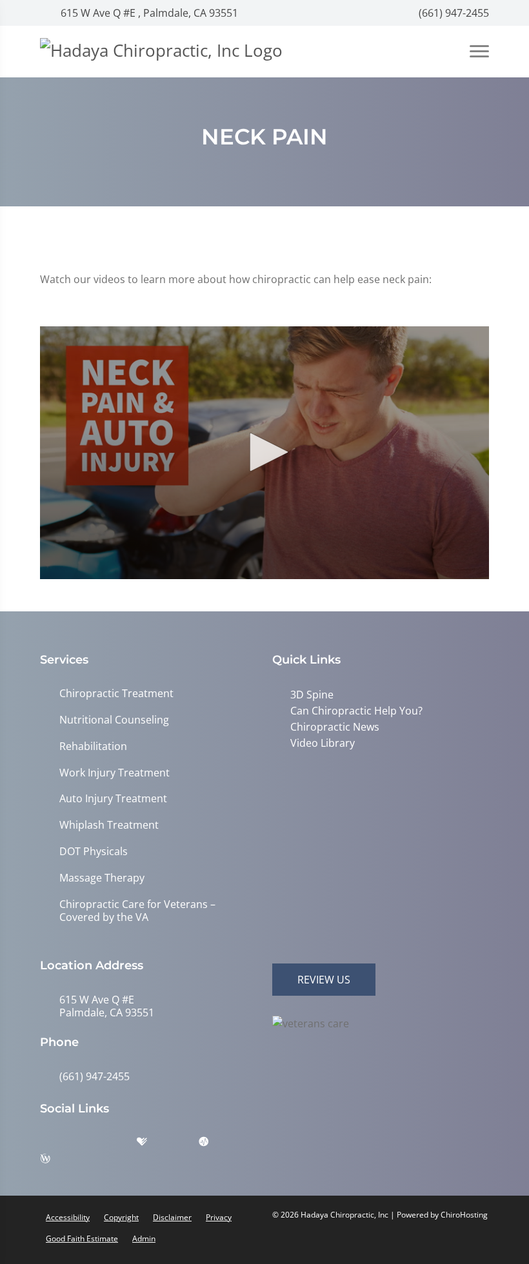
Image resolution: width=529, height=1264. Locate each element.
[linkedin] (182, 1144)
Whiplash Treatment (109, 825)
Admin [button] (143, 1238)
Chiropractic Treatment (116, 693)
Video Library (322, 743)
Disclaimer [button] (172, 1217)
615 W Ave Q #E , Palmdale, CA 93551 (148, 13)
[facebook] (88, 1144)
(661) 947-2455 (452, 13)
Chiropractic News (334, 727)
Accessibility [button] (68, 1217)
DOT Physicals (93, 851)
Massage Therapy (102, 878)
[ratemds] (213, 1144)
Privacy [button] (219, 1217)
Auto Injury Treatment (113, 798)
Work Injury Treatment (114, 773)
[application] (264, 452)
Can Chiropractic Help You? (356, 711)
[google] (56, 1144)
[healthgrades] (151, 1144)
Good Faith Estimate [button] (82, 1238)
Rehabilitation (93, 746)
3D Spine (312, 694)
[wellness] (55, 1161)
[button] (264, 452)
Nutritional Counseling (114, 720)
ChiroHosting (464, 1214)
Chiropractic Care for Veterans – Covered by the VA (137, 911)
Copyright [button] (121, 1217)
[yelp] (121, 1144)
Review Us (323, 980)
